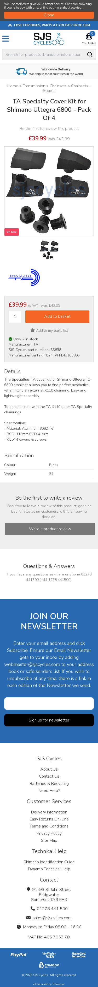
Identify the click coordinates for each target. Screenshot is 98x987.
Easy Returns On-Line (49, 819)
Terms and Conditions (49, 826)
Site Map (49, 840)
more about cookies (67, 7)
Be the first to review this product (49, 128)
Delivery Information (49, 812)
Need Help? (49, 790)
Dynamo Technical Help (49, 869)
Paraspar (59, 984)
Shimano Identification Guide (49, 862)
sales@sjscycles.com (52, 918)
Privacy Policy (49, 833)
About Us (49, 769)
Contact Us (49, 776)
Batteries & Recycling (49, 783)
